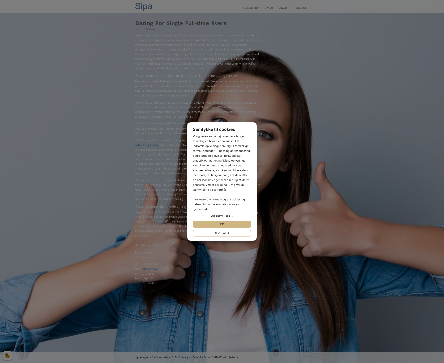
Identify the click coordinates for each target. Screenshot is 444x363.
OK (222, 224)
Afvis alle (222, 233)
